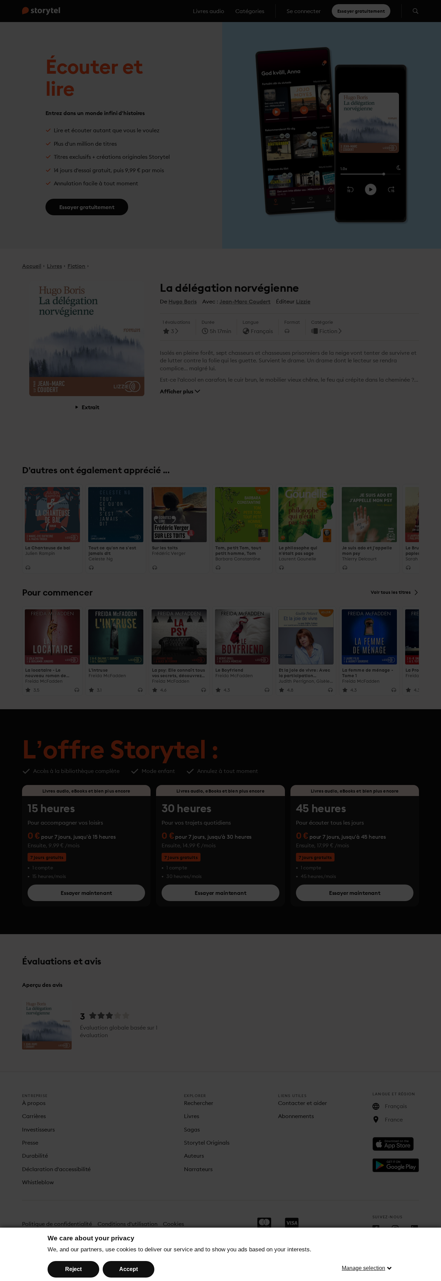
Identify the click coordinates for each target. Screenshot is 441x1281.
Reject (73, 1269)
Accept (128, 1269)
